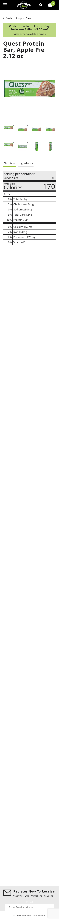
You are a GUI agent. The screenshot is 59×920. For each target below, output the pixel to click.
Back (8, 18)
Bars (28, 18)
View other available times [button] (30, 34)
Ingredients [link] (26, 163)
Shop (18, 18)
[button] (8, 127)
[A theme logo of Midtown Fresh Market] (24, 5)
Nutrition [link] (9, 163)
